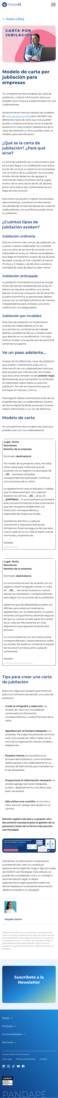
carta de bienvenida (18, 116)
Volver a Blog (15, 19)
